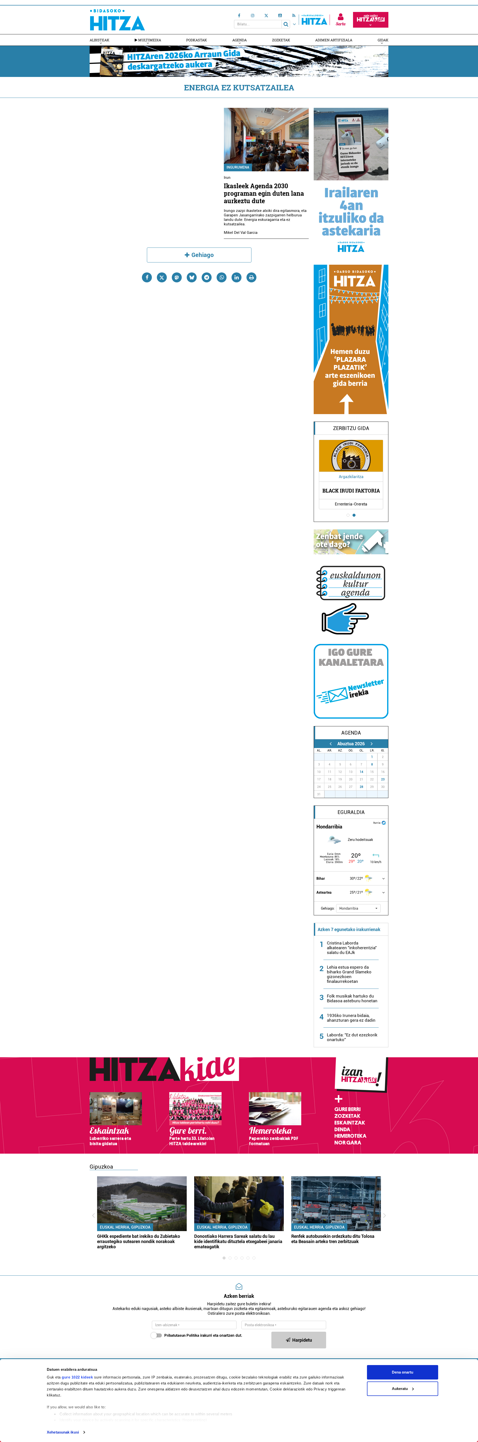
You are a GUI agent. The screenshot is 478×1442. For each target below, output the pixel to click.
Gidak (383, 40)
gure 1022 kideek (77, 1377)
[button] (358, 908)
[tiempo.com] (384, 822)
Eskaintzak (349, 1123)
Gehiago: (328, 908)
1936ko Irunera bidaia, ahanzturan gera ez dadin (351, 1018)
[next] (371, 744)
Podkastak (196, 40)
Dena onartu (402, 1372)
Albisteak (99, 40)
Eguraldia (351, 812)
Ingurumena (238, 167)
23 (383, 779)
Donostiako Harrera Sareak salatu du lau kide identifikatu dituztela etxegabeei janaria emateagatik (238, 1241)
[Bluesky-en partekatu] (192, 277)
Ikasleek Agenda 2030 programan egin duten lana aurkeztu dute (264, 193)
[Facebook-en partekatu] (147, 277)
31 (364, 757)
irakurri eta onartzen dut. (203, 1335)
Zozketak (281, 40)
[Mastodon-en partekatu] (177, 277)
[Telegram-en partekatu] (207, 277)
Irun (227, 177)
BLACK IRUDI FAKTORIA (351, 491)
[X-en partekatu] (162, 277)
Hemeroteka (350, 1136)
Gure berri (347, 1109)
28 (361, 787)
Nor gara (347, 1142)
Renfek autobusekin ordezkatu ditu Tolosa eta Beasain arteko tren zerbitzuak (332, 1239)
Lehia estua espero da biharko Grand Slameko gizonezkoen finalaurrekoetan (349, 974)
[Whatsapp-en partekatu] (222, 277)
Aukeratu (400, 1388)
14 (361, 772)
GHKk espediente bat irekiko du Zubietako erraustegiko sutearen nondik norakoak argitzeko (138, 1241)
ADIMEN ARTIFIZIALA (333, 40)
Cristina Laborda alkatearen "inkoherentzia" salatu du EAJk (352, 947)
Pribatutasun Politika (181, 1335)
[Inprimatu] (251, 277)
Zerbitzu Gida (351, 428)
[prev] (330, 744)
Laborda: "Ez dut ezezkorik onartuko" (352, 1037)
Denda (342, 1129)
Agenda (239, 40)
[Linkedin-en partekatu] (236, 277)
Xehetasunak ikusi (63, 1432)
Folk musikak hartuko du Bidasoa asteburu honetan (352, 998)
